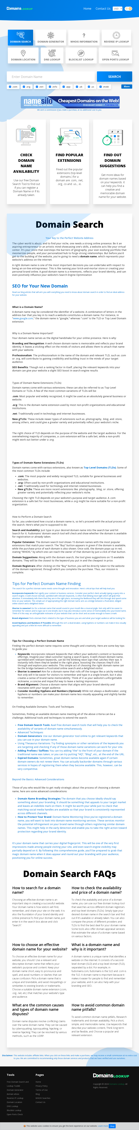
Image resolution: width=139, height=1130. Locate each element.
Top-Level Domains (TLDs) (100, 467)
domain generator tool (66, 736)
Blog (38, 1094)
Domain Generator (15, 1090)
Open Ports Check (15, 1114)
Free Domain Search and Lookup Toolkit (18, 1084)
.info (54, 86)
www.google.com (23, 318)
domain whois (13, 1094)
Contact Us (103, 8)
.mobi (106, 86)
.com (14, 86)
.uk (80, 86)
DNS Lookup (12, 1106)
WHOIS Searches (43, 1098)
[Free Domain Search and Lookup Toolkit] (20, 9)
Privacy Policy (42, 1086)
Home (87, 8)
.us (92, 86)
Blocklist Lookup (14, 1110)
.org (28, 86)
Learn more (103, 1126)
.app (68, 86)
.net (41, 86)
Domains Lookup (116, 1084)
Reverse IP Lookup (15, 1098)
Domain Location (14, 1102)
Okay (112, 1126)
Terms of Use (42, 1090)
